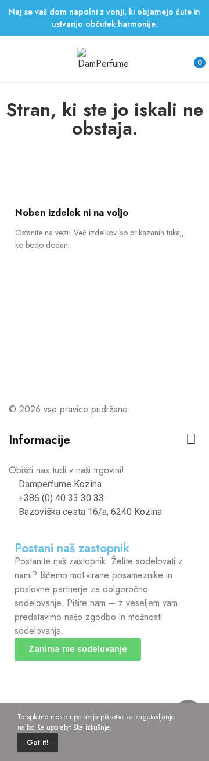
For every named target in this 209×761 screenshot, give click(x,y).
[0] (190, 57)
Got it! (38, 742)
